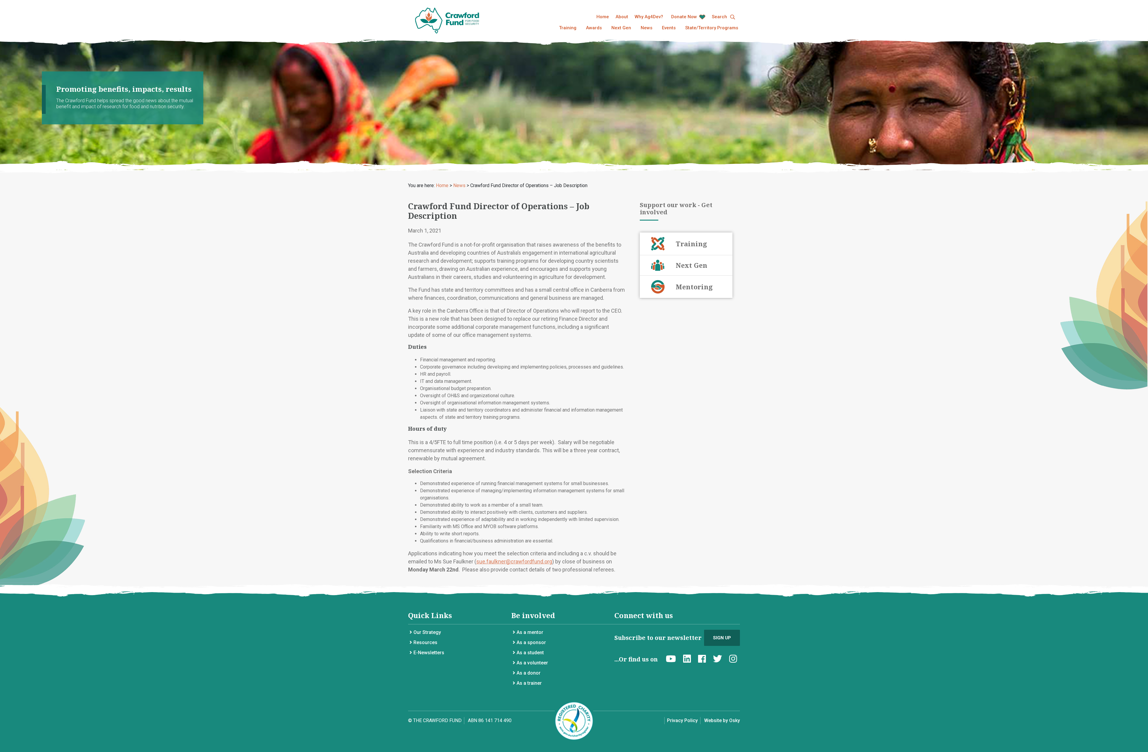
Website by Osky (722, 720)
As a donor (529, 673)
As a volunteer (532, 663)
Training (567, 27)
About (622, 16)
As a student (530, 652)
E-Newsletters (428, 652)
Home (602, 16)
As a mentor (530, 632)
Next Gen (621, 27)
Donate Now (684, 16)
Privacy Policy (682, 720)
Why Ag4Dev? (649, 16)
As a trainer (529, 683)
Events (669, 27)
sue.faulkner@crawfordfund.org (514, 561)
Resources (425, 642)
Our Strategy (427, 632)
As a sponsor (531, 642)
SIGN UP (722, 638)
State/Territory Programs (711, 27)
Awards (594, 27)
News (646, 27)
